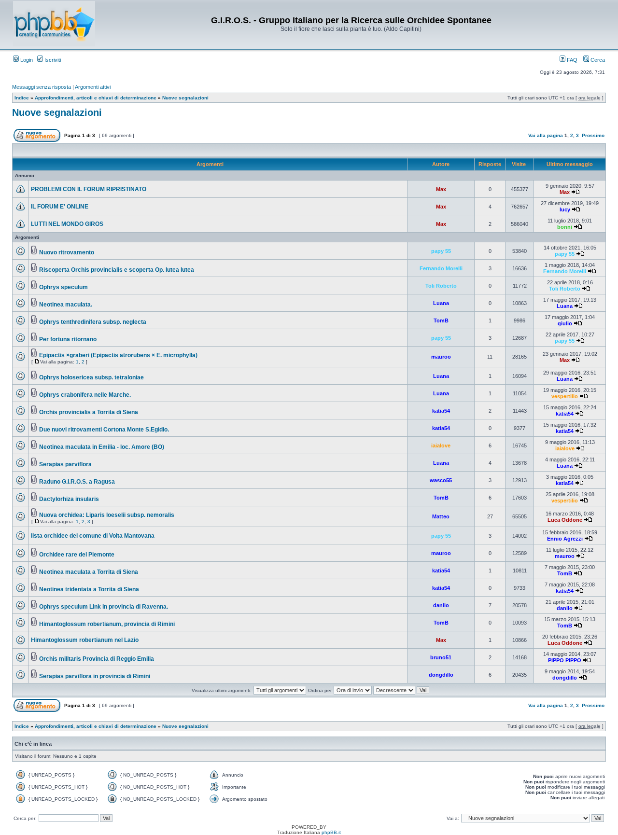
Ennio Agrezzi (565, 539)
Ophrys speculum (63, 287)
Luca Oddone (565, 520)
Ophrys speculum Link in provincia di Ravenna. (103, 606)
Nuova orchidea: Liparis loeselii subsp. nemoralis (106, 515)
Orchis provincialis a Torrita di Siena (88, 412)
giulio (565, 323)
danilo (441, 605)
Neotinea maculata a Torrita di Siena (88, 572)
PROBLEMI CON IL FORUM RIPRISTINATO (88, 189)
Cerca (597, 60)
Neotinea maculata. (65, 304)
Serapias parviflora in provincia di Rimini (94, 676)
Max (441, 189)
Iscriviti (52, 60)
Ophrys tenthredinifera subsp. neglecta (92, 322)
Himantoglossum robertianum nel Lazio (85, 640)
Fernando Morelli (441, 268)
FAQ (571, 60)
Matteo (440, 516)
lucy (565, 209)
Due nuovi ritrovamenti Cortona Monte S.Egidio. (104, 429)
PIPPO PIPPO (564, 660)
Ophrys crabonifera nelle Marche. (85, 394)
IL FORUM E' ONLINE (59, 206)
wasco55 (441, 480)
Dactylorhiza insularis (69, 499)
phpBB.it (331, 832)
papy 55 (441, 251)
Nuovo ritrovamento (66, 252)
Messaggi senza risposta (41, 87)
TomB (441, 320)
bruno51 (440, 657)
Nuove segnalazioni (185, 97)
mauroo (441, 357)
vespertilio (564, 396)
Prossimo (593, 135)
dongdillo (441, 675)
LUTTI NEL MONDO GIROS (67, 224)
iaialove (440, 445)
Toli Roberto (441, 286)
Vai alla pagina (545, 135)
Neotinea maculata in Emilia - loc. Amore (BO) (101, 447)
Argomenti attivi (93, 87)
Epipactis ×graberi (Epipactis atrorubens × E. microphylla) (118, 355)
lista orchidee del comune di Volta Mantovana (92, 535)
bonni (564, 227)
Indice (21, 97)
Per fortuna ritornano (68, 339)
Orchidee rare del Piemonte (76, 554)
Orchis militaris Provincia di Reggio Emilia (96, 658)
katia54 (441, 411)
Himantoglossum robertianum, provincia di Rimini (107, 624)
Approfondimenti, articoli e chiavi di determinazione (95, 97)
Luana (441, 303)
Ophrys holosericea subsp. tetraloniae (91, 377)
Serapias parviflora (65, 464)
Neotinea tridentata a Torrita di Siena (89, 589)
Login (26, 60)
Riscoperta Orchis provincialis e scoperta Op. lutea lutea (116, 269)
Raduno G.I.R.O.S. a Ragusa (77, 481)
